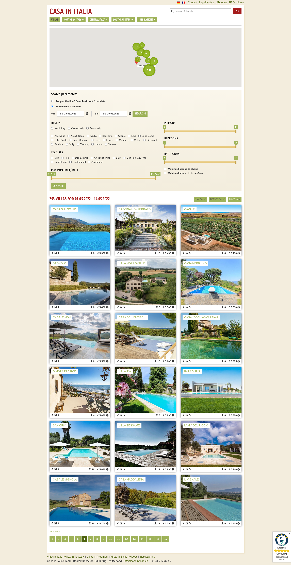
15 (150, 538)
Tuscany (84, 144)
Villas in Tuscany (74, 556)
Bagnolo (59, 263)
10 (110, 538)
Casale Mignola (65, 479)
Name (198, 199)
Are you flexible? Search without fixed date (80, 101)
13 (134, 538)
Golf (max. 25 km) (136, 157)
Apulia (93, 136)
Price (232, 199)
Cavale (189, 209)
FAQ (232, 2)
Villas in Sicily (118, 556)
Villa (57, 157)
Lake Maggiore (81, 140)
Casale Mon (62, 317)
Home (240, 2)
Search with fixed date (68, 106)
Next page (55, 531)
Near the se (61, 162)
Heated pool (79, 162)
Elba (133, 136)
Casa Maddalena (131, 479)
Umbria (99, 144)
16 (157, 538)
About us (221, 2)
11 (118, 538)
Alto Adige (60, 136)
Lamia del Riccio (196, 425)
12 (126, 538)
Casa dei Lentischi (132, 317)
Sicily (71, 144)
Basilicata (107, 136)
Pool (67, 157)
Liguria (109, 140)
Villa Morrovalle (132, 263)
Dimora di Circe (64, 371)
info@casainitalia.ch (136, 561)
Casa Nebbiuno (195, 263)
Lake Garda (61, 140)
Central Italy (77, 128)
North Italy (60, 128)
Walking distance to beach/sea (185, 173)
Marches (123, 140)
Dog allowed (81, 157)
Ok (237, 11)
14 (142, 538)
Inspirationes (147, 556)
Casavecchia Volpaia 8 (201, 317)
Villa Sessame (129, 425)
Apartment (97, 162)
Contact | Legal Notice (201, 2)
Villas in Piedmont (97, 556)
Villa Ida (125, 371)
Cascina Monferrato (135, 209)
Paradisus (192, 371)
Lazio (97, 140)
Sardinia (59, 144)
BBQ (118, 157)
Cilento (122, 136)
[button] (137, 61)
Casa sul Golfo (64, 209)
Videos (133, 556)
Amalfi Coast (77, 136)
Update (58, 186)
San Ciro (59, 425)
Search (140, 113)
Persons (215, 199)
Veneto (112, 144)
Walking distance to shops (183, 169)
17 (165, 538)
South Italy (95, 128)
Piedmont (152, 140)
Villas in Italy (54, 556)
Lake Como (148, 136)
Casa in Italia (71, 11)
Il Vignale (191, 479)
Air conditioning (102, 157)
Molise (137, 140)
